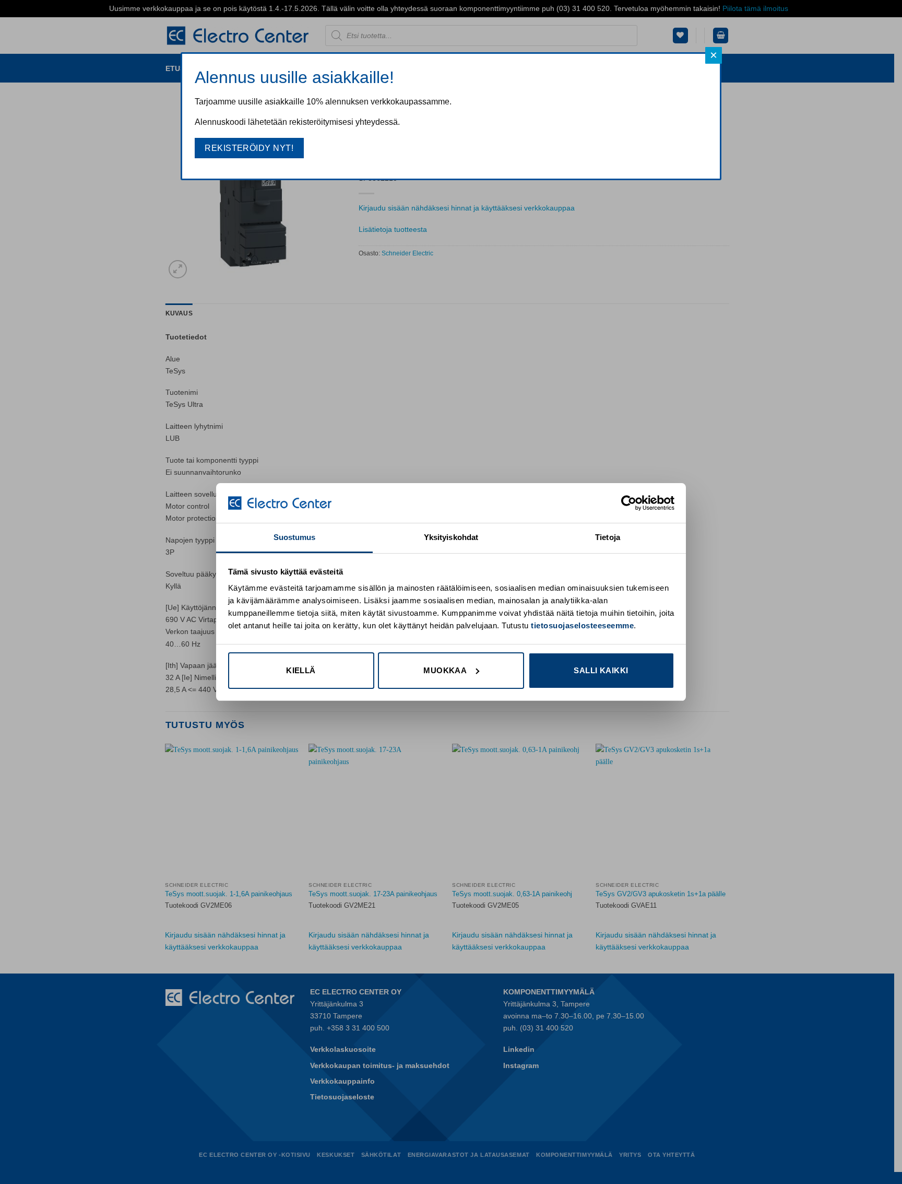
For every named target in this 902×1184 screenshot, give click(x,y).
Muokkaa (445, 670)
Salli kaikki (601, 670)
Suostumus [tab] (295, 537)
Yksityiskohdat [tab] (451, 537)
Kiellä (301, 670)
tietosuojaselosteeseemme (582, 625)
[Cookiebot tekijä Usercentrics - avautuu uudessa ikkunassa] (628, 503)
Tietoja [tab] (607, 537)
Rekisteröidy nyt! (249, 148)
